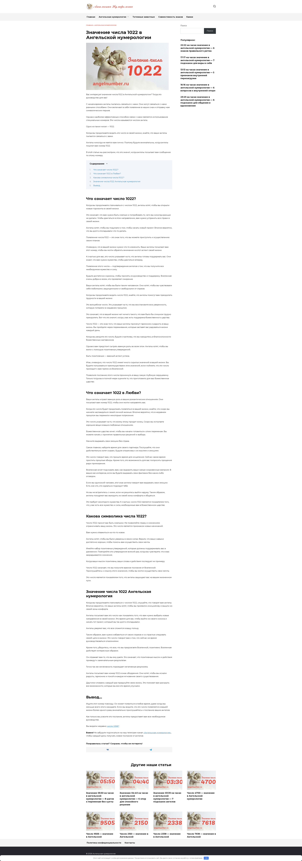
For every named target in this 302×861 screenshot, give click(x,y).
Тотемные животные (144, 17)
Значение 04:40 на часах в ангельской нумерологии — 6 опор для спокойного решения (134, 799)
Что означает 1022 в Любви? (107, 173)
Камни (189, 17)
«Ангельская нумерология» (157, 733)
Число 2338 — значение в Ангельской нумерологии (167, 837)
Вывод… (97, 185)
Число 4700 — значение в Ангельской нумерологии (201, 796)
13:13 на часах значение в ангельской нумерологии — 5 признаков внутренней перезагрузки (197, 74)
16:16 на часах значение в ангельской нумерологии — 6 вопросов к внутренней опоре (197, 87)
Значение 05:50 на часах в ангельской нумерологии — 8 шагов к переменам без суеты (100, 797)
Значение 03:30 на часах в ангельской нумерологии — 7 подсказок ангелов (167, 797)
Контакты (130, 843)
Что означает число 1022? (105, 170)
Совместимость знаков (170, 17)
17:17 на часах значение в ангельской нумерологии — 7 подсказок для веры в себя (197, 60)
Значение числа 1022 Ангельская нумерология (116, 181)
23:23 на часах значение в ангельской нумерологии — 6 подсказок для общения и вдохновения (197, 101)
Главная (91, 17)
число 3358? (113, 726)
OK (206, 858)
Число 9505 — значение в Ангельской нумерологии (99, 837)
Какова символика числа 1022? (108, 177)
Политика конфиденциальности (104, 843)
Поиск (183, 26)
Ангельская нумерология (112, 17)
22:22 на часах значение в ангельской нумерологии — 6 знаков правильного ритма (197, 48)
